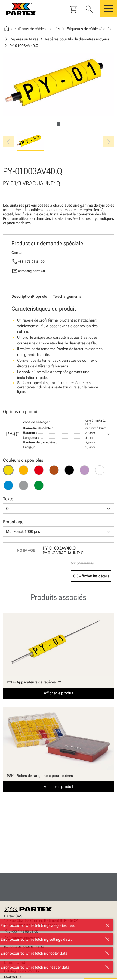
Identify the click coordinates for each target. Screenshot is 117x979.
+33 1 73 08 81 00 (31, 262)
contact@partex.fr (31, 271)
